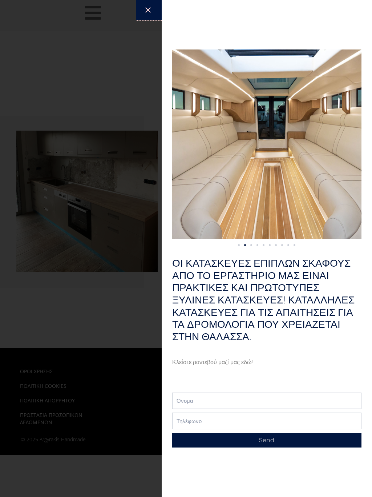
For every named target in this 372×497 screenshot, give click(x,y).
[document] (186, 248)
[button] (239, 245)
